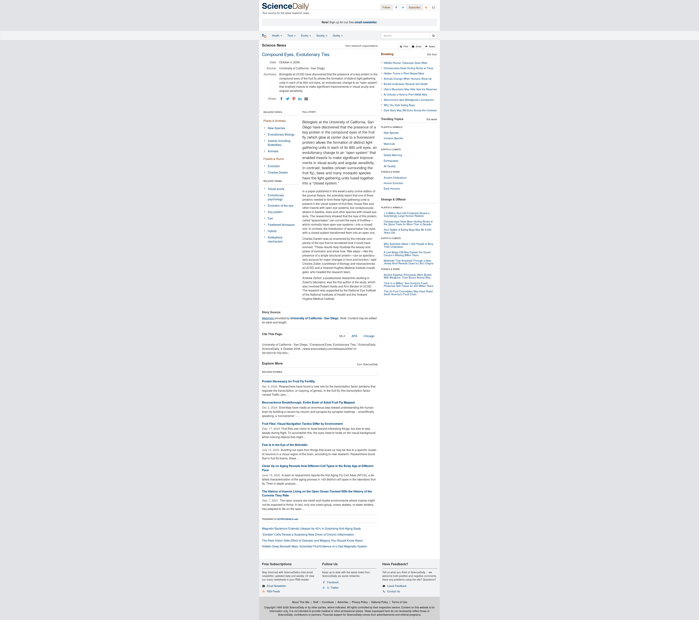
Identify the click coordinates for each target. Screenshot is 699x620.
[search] (433, 35)
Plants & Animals (274, 121)
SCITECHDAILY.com (287, 519)
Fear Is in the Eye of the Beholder (285, 445)
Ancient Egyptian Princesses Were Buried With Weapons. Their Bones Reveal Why (407, 276)
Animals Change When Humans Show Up (408, 78)
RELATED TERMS (272, 181)
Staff (315, 602)
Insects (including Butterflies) (279, 143)
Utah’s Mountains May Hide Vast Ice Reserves (410, 89)
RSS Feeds (273, 591)
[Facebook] (281, 99)
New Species (276, 128)
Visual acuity (276, 189)
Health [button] (276, 35)
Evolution (274, 166)
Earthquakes (391, 160)
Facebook (333, 582)
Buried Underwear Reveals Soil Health (406, 84)
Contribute (328, 602)
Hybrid (272, 231)
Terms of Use (399, 602)
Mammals (389, 144)
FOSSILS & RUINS (390, 171)
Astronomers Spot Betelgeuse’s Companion (409, 100)
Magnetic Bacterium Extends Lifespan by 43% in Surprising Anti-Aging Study (311, 528)
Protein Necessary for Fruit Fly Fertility (288, 381)
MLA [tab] (342, 336)
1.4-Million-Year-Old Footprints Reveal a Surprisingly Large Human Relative (407, 214)
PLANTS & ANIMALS (391, 127)
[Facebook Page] (396, 7)
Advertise (342, 602)
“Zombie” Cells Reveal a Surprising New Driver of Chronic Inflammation (308, 534)
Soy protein (275, 212)
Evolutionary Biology (281, 134)
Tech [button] (290, 35)
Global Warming (393, 155)
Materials (268, 318)
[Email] (306, 99)
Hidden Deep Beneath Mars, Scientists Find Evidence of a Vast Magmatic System (314, 546)
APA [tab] (354, 336)
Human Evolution (393, 183)
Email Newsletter (276, 586)
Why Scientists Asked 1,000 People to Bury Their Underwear (408, 245)
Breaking (387, 54)
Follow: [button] (386, 7)
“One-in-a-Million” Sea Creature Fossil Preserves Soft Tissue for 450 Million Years (408, 284)
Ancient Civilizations (395, 177)
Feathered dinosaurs (281, 224)
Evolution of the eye (280, 205)
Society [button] (320, 35)
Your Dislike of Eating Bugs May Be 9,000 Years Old (407, 231)
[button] (404, 46)
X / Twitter (333, 587)
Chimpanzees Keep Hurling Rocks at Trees (408, 68)
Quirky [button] (337, 35)
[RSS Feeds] (426, 7)
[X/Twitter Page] (403, 7)
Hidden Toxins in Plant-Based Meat (404, 73)
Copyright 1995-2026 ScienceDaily (284, 607)
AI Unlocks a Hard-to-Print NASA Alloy (405, 94)
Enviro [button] (305, 35)
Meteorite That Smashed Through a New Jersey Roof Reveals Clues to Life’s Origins (408, 262)
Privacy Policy (360, 602)
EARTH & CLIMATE (391, 149)
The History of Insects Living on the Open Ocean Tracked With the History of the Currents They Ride (317, 493)
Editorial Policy (379, 602)
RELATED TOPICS (272, 112)
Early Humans (392, 188)
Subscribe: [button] (415, 7)
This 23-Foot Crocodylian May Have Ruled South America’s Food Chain (408, 292)
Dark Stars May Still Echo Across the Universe (410, 110)
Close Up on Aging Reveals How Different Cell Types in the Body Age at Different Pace (317, 468)
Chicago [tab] (369, 336)
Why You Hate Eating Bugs (399, 105)
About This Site (300, 602)
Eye (270, 218)
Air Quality (390, 166)
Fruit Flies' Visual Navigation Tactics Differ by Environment (302, 424)
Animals (273, 151)
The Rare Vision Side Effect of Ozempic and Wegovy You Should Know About (312, 540)
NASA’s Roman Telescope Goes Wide (405, 63)
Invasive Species (393, 138)
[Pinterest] (294, 99)
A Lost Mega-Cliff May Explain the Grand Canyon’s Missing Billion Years (407, 253)
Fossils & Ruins (273, 159)
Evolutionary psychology (276, 197)
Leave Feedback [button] (396, 586)
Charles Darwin (278, 172)
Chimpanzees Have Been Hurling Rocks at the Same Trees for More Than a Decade (408, 223)
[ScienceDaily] (285, 6)
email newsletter (366, 22)
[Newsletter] (433, 7)
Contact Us (393, 591)
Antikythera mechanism (275, 239)
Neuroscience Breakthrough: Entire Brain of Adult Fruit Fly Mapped (308, 402)
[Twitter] (287, 99)
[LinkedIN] (300, 99)
